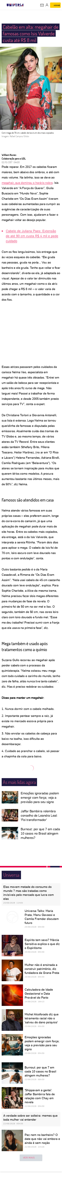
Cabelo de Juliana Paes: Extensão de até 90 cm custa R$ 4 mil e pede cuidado (32, 236)
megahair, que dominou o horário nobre (27, 182)
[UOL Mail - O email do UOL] (42, 5)
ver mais (29, 1157)
